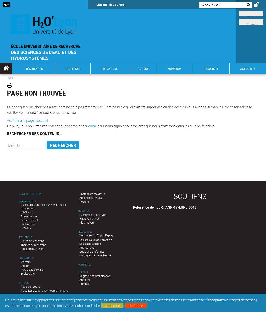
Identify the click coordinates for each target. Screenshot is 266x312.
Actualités (84, 264)
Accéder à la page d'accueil (27, 120)
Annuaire (84, 280)
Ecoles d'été (28, 273)
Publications (86, 247)
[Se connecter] (259, 5)
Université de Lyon (110, 5)
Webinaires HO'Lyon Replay (96, 235)
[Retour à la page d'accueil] (44, 23)
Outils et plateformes (91, 251)
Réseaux (26, 228)
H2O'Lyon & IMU (89, 218)
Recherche (25, 237)
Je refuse (136, 305)
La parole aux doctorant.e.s (95, 240)
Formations (26, 258)
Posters (84, 201)
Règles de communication (94, 276)
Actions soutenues (90, 198)
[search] (225, 5)
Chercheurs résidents (92, 194)
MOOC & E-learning (32, 269)
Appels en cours (30, 286)
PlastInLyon (86, 222)
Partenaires (28, 224)
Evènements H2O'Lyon (92, 215)
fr (5, 4)
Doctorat (26, 266)
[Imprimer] (11, 85)
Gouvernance (29, 216)
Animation (84, 211)
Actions (24, 283)
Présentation (27, 201)
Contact (84, 283)
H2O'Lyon (26, 212)
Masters (26, 262)
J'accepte (112, 305)
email (92, 126)
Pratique (83, 272)
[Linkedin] (251, 13)
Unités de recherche (32, 241)
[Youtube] (251, 21)
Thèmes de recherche (33, 245)
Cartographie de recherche (95, 255)
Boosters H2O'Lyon (32, 249)
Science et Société (90, 244)
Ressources (85, 231)
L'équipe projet (29, 220)
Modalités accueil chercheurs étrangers (44, 290)
